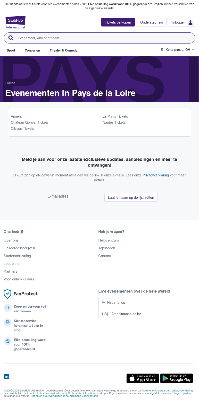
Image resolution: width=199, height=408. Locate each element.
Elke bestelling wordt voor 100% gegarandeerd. (120, 4)
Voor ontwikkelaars (19, 279)
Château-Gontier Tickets (30, 122)
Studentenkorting (17, 256)
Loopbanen (12, 263)
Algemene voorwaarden (156, 390)
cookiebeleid (14, 393)
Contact (104, 256)
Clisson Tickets (22, 128)
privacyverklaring (182, 390)
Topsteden (106, 248)
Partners (10, 271)
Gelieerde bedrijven (19, 248)
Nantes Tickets (114, 122)
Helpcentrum (108, 240)
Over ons (11, 240)
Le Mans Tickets (115, 116)
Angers (16, 116)
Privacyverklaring (156, 175)
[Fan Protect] (21, 294)
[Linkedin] (6, 378)
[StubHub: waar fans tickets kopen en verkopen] (15, 22)
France (10, 82)
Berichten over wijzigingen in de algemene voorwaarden (64, 396)
